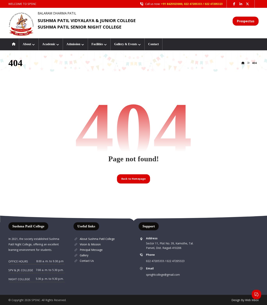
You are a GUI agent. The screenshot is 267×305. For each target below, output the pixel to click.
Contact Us (87, 261)
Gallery (84, 255)
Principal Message (91, 250)
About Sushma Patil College (97, 239)
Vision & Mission (90, 244)
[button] (234, 4)
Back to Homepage (133, 178)
